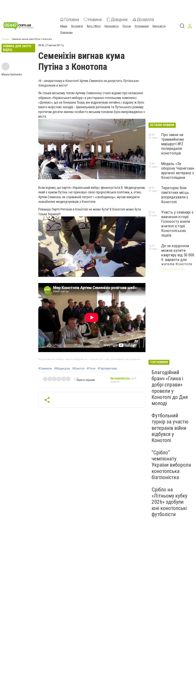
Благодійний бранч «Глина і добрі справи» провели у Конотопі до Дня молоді (170, 387)
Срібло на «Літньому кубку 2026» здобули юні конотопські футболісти (169, 501)
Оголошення (142, 26)
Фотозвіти (77, 26)
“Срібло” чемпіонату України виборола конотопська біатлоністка (171, 464)
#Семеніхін (45, 368)
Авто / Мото (94, 26)
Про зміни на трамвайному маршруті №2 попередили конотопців (172, 144)
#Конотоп (78, 368)
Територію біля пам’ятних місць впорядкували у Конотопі (175, 195)
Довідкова (66, 32)
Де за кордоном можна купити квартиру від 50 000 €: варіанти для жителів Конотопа (177, 255)
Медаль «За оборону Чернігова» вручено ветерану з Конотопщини (177, 170)
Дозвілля (145, 19)
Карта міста (159, 26)
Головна (71, 19)
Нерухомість (112, 26)
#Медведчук (62, 368)
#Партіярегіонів (107, 368)
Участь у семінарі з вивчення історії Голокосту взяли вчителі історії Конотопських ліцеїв (177, 224)
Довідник (119, 19)
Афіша (63, 26)
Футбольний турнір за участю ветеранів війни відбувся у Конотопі (170, 427)
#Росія (91, 368)
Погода (126, 26)
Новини (95, 19)
